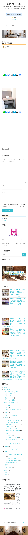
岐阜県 (7, 446)
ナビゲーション (10, 25)
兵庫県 (7, 418)
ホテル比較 (8, 396)
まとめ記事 (7, 389)
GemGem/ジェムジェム (12, 438)
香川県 (7, 465)
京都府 (7, 412)
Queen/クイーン (10, 426)
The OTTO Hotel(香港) (11, 462)
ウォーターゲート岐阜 (12, 449)
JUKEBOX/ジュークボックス (13, 424)
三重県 (7, 407)
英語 (6, 475)
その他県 (7, 405)
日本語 (14, 20)
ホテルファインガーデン (12, 444)
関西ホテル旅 (14, 3)
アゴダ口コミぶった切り (11, 392)
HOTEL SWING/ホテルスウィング (14, 422)
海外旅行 (6, 470)
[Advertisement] (14, 61)
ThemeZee (21, 522)
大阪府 (7, 433)
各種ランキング (9, 398)
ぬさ (10, 47)
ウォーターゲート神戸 (12, 428)
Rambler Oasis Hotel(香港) (12, 460)
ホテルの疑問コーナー (11, 394)
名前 (3, 186)
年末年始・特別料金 (10, 400)
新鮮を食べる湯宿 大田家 (12, 410)
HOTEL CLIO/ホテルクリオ (12, 420)
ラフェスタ (9, 467)
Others (5, 387)
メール (4, 192)
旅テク (7, 473)
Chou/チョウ (9, 436)
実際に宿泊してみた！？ (10, 402)
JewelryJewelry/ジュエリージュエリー (16, 440)
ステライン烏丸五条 (11, 415)
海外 (6, 451)
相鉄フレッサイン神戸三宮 (13, 430)
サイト (3, 198)
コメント (4, 164)
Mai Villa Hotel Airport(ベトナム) (14, 458)
